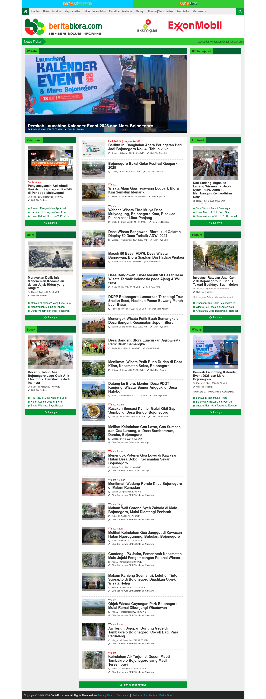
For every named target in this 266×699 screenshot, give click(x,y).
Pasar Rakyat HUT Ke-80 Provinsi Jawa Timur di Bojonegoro (50, 218)
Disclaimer (123, 695)
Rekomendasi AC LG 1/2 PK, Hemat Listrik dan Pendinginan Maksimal (216, 218)
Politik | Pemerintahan (95, 11)
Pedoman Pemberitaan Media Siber (152, 695)
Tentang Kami (105, 695)
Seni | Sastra (183, 11)
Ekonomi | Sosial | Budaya (160, 11)
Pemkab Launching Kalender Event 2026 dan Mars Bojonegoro (90, 125)
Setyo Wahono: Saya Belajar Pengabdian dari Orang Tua (47, 407)
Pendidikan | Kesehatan (120, 11)
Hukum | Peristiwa (52, 11)
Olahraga (140, 11)
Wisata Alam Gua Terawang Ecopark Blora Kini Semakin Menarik (216, 407)
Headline (35, 11)
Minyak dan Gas (72, 11)
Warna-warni (199, 11)
